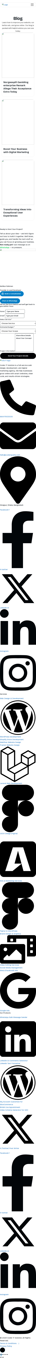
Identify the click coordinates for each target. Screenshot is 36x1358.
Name (3, 311)
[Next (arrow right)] (3, 1357)
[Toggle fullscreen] (3, 1354)
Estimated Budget (7, 327)
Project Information (7, 351)
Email (2, 316)
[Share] (5, 1354)
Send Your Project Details (18, 356)
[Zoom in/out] (1, 1354)
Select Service (6, 319)
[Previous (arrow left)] (1, 1357)
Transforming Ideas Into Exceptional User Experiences (17, 212)
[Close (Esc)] (7, 1354)
